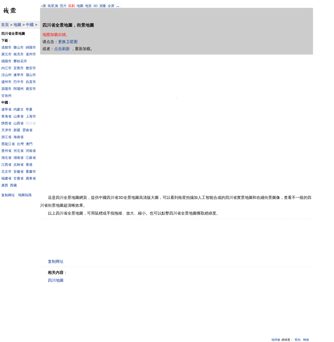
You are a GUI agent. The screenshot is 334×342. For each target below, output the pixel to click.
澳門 (29, 144)
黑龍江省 (8, 144)
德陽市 (6, 61)
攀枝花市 (20, 61)
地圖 (17, 25)
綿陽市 (31, 47)
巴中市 (18, 82)
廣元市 (6, 54)
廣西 (4, 185)
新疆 (16, 130)
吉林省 (18, 165)
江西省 (6, 165)
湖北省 (6, 158)
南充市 (18, 54)
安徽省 (18, 171)
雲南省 (27, 130)
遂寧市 (18, 75)
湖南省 (18, 158)
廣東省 (31, 178)
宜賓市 (18, 68)
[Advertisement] (194, 4)
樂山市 (18, 47)
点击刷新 (62, 49)
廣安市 (31, 89)
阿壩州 (18, 89)
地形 (88, 6)
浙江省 (6, 137)
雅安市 (31, 68)
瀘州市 (6, 82)
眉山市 (31, 75)
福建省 (6, 178)
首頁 (5, 25)
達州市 (31, 54)
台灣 (20, 144)
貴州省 (6, 151)
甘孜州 (6, 96)
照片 (63, 6)
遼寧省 (6, 109)
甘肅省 (18, 178)
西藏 (13, 185)
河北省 (18, 151)
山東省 (18, 116)
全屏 (111, 6)
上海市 (31, 116)
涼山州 (6, 75)
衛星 (51, 6)
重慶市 (31, 171)
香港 (29, 165)
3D (95, 6)
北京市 (6, 171)
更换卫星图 (68, 42)
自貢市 (31, 82)
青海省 (6, 116)
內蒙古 (18, 109)
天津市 (6, 130)
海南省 (18, 137)
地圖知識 (25, 195)
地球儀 (275, 339)
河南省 (31, 151)
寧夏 (29, 109)
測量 (102, 6)
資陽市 (6, 89)
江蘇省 (31, 158)
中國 (30, 25)
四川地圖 (56, 280)
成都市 (6, 47)
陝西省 (6, 123)
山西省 (18, 123)
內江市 (6, 68)
